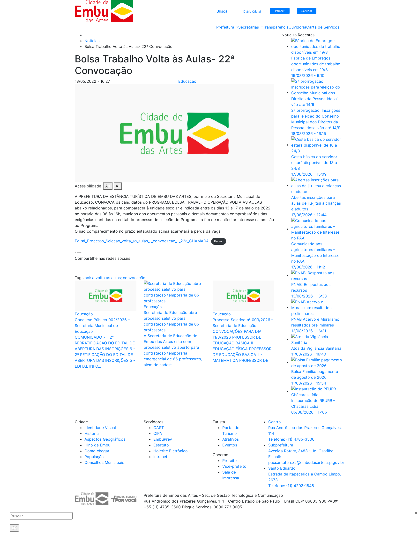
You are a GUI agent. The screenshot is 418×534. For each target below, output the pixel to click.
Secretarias (249, 27)
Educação (187, 81)
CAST (158, 427)
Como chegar (96, 450)
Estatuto (161, 445)
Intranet (160, 456)
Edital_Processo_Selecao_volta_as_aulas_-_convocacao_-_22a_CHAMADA (142, 240)
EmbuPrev (162, 439)
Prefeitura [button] (225, 27)
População (94, 456)
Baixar (218, 241)
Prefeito (229, 460)
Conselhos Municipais (104, 462)
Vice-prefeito (234, 466)
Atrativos (230, 439)
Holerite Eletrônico (170, 450)
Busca (221, 11)
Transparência (276, 27)
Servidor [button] (306, 11)
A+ (108, 186)
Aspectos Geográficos (104, 439)
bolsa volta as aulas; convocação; (115, 277)
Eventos (229, 445)
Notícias (91, 40)
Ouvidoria (297, 27)
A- (118, 186)
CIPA (157, 433)
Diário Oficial (252, 11)
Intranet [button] (279, 11)
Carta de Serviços (322, 27)
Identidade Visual (100, 427)
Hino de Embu (97, 445)
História (91, 433)
